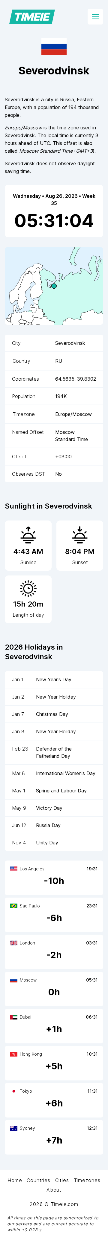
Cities (62, 1180)
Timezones (87, 1180)
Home (15, 1180)
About (54, 1190)
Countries (38, 1180)
